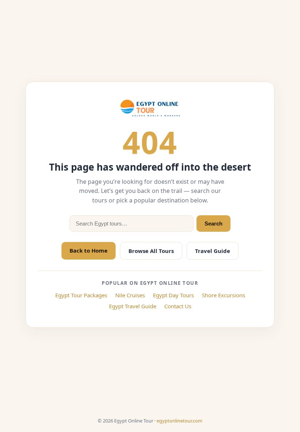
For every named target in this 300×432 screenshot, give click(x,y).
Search (213, 223)
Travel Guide (212, 250)
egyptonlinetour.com (179, 420)
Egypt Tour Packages (81, 295)
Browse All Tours (151, 250)
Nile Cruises (130, 295)
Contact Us (177, 306)
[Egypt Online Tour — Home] (150, 108)
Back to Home (89, 250)
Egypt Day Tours (173, 295)
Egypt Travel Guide (132, 306)
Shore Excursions (223, 295)
